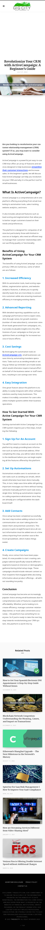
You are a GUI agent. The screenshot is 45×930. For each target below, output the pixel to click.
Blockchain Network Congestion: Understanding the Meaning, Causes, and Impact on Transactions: (21, 719)
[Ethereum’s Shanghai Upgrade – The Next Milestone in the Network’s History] (22, 738)
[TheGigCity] (22, 6)
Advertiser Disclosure (14, 882)
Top (23, 925)
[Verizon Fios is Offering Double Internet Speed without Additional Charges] (22, 848)
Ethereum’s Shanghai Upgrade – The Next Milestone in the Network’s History (21, 754)
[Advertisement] (22, 35)
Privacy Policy (31, 882)
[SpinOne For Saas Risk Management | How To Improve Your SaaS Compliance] (22, 774)
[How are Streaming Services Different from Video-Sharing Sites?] (22, 811)
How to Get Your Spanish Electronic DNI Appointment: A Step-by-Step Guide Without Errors (22, 683)
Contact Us (22, 886)
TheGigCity (15, 919)
